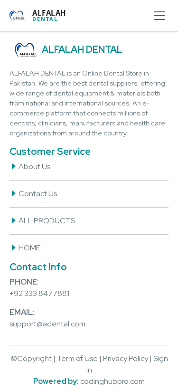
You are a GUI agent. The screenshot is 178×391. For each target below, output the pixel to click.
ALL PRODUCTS (46, 221)
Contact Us (37, 194)
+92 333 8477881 (39, 293)
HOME (28, 248)
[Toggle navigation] (159, 16)
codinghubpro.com (112, 381)
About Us (33, 167)
